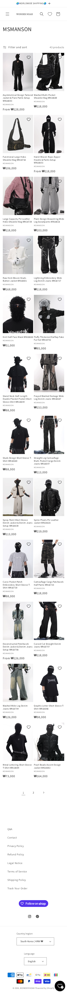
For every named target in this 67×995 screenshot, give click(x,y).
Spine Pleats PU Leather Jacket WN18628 (46, 521)
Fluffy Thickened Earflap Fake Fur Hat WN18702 (49, 338)
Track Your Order (17, 888)
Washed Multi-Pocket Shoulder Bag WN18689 (45, 96)
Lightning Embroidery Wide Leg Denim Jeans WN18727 (48, 279)
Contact (12, 837)
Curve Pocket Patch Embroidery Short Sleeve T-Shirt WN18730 (17, 584)
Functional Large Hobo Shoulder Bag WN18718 (14, 158)
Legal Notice (14, 863)
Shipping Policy (16, 880)
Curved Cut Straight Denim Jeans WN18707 (47, 645)
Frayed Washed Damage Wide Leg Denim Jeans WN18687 (49, 397)
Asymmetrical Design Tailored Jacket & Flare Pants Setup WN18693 (18, 98)
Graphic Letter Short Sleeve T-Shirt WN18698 (49, 707)
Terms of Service (17, 871)
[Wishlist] (50, 14)
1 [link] (23, 792)
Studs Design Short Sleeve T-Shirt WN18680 (17, 459)
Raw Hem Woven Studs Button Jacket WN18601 (15, 279)
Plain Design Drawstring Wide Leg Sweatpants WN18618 (49, 220)
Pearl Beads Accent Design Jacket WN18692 (47, 766)
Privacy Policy (15, 846)
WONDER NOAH (27, 988)
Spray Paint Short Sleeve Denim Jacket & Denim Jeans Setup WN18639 (18, 522)
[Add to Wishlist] (28, 57)
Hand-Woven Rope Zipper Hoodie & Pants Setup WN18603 (47, 159)
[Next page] (43, 792)
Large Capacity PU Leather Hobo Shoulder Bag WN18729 (17, 220)
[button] (7, 14)
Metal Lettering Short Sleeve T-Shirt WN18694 (17, 766)
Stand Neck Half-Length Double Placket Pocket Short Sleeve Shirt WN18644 (17, 399)
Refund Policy (15, 854)
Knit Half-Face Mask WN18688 (18, 337)
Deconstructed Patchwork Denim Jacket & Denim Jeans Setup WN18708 (18, 646)
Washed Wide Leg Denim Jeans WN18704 (15, 707)
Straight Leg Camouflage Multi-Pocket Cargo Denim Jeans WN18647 (47, 460)
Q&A (9, 829)
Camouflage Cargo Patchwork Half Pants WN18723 (49, 583)
